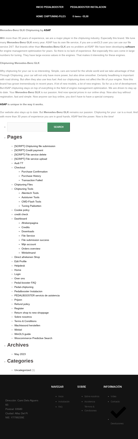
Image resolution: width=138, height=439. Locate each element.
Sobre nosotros (23, 316)
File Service (28, 235)
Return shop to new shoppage (31, 312)
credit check (21, 214)
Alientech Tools (30, 193)
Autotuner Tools (30, 197)
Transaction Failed (32, 180)
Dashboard (20, 218)
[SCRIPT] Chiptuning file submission (34, 146)
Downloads (28, 231)
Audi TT (18, 163)
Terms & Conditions (25, 321)
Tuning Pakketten (31, 205)
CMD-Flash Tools (31, 201)
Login (17, 274)
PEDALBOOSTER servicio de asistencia (37, 295)
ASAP (47, 30)
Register (19, 308)
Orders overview (31, 248)
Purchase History (31, 175)
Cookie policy (21, 210)
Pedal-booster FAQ (25, 282)
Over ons (19, 278)
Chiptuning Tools (23, 188)
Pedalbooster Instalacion (28, 291)
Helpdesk (19, 265)
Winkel (18, 329)
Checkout (19, 167)
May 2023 (20, 354)
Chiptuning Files (23, 184)
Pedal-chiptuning (23, 287)
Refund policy (22, 304)
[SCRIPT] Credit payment (28, 150)
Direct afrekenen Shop (27, 257)
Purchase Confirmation (35, 171)
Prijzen (18, 299)
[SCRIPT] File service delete (30, 154)
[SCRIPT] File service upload (30, 158)
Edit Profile (20, 261)
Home (17, 269)
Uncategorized (22, 370)
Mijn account (29, 244)
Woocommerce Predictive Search (33, 338)
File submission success (35, 240)
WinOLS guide (22, 334)
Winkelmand (29, 252)
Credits (26, 227)
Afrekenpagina (30, 222)
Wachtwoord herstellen (27, 325)
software (130, 46)
